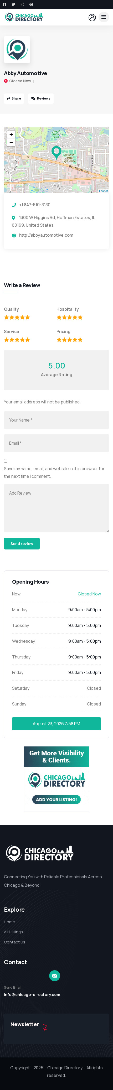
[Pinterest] (31, 4)
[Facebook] (4, 4)
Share (16, 98)
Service (11, 331)
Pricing (63, 331)
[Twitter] (13, 4)
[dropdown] (104, 17)
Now (16, 594)
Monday (19, 610)
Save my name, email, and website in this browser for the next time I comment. (54, 472)
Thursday (21, 657)
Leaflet (103, 191)
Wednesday (23, 641)
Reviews (43, 98)
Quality (11, 309)
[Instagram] (22, 4)
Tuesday (20, 625)
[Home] (24, 17)
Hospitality (67, 309)
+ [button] (11, 134)
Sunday (19, 704)
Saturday (20, 688)
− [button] (11, 142)
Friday (17, 672)
